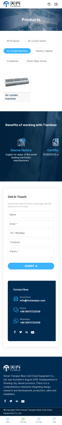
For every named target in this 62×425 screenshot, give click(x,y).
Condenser (13, 61)
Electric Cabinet (44, 51)
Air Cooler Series (37, 41)
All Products (13, 41)
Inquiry (13, 251)
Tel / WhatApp (17, 233)
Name (13, 214)
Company (15, 242)
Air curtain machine (11, 97)
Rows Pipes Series (37, 61)
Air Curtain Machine (17, 51)
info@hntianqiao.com (32, 300)
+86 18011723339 (30, 311)
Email (12, 224)
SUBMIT (30, 266)
